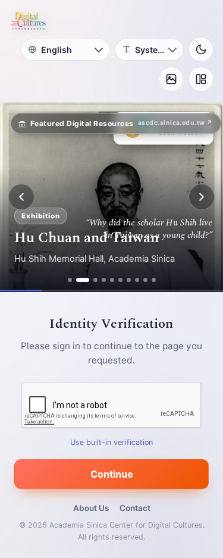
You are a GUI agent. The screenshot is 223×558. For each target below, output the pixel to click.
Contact (135, 508)
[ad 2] (82, 280)
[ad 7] (129, 280)
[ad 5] (112, 280)
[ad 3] (95, 280)
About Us (91, 508)
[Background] (171, 79)
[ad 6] (120, 280)
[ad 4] (104, 280)
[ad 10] (154, 280)
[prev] (21, 197)
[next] (202, 197)
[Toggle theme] (201, 49)
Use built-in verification (111, 442)
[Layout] (201, 79)
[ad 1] (70, 280)
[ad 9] (145, 280)
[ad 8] (137, 280)
